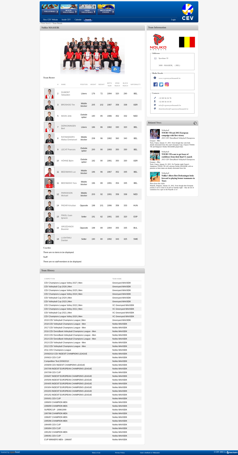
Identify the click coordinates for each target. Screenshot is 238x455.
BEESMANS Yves (69, 183)
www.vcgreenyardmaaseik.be (170, 78)
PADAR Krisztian (68, 205)
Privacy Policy (120, 453)
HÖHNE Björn (67, 161)
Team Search (46, 23)
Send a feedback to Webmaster (150, 453)
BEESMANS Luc (68, 172)
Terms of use (96, 453)
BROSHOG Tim (68, 105)
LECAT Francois (68, 149)
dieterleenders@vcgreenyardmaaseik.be (173, 109)
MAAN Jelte (66, 116)
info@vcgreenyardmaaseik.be (170, 105)
